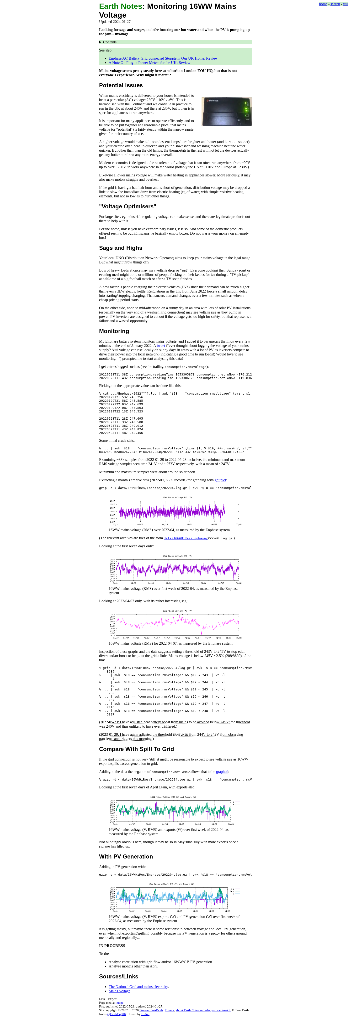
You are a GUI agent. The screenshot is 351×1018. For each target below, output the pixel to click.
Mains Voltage (119, 991)
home (323, 4)
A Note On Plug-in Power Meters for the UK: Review (149, 63)
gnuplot (220, 480)
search (335, 4)
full (345, 4)
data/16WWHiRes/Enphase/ (186, 538)
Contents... (111, 42)
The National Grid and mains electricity (138, 987)
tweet (161, 346)
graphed (222, 772)
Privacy (169, 1010)
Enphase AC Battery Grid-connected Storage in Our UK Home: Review (163, 58)
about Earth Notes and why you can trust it (203, 1010)
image (119, 1002)
